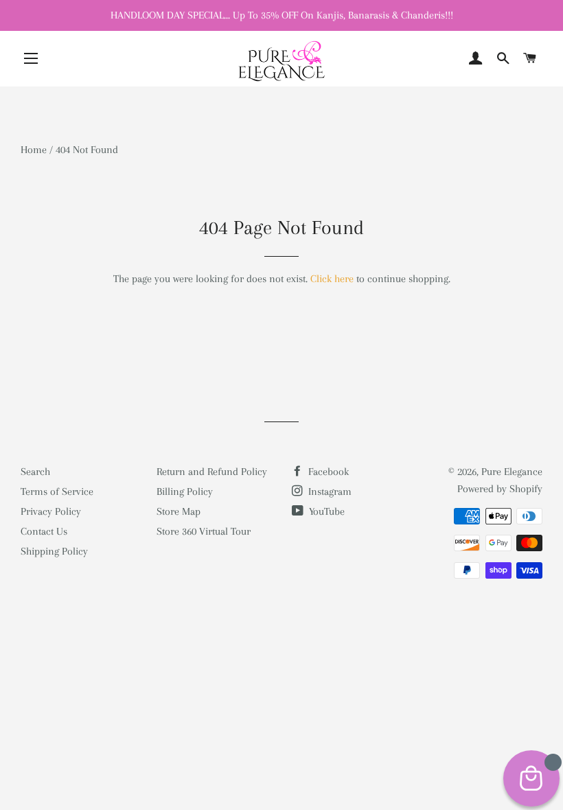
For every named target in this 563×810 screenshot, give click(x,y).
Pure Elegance (511, 471)
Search (35, 471)
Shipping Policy (54, 551)
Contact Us (44, 531)
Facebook (327, 471)
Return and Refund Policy (212, 471)
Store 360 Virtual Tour (204, 531)
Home (34, 149)
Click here (332, 279)
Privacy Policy (51, 511)
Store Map (178, 511)
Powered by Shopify (499, 489)
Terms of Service (57, 491)
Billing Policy (185, 491)
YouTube (325, 511)
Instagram (329, 491)
